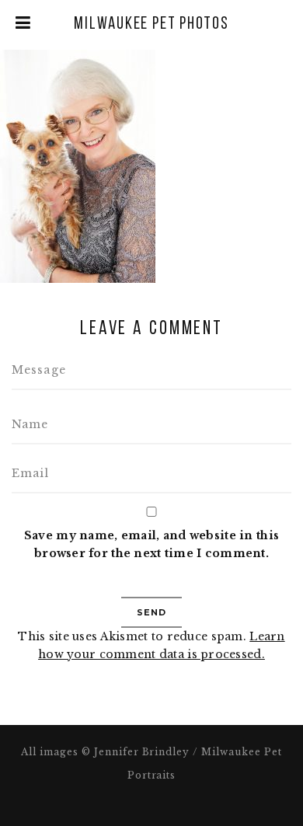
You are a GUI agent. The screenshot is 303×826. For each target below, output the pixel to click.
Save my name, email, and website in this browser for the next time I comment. (151, 543)
